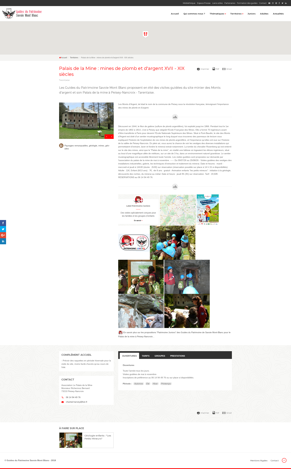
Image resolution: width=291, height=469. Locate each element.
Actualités (278, 13)
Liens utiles (217, 3)
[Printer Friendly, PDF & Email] (215, 68)
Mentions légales (259, 460)
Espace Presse (204, 3)
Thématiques (217, 13)
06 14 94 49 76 (73, 397)
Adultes (264, 13)
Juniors (252, 13)
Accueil (175, 13)
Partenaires (229, 3)
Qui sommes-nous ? (194, 13)
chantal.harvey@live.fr (76, 402)
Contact (263, 3)
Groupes (160, 356)
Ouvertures (129, 356)
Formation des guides (247, 3)
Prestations (177, 356)
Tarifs (145, 356)
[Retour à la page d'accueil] (22, 13)
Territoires (236, 13)
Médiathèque (189, 3)
